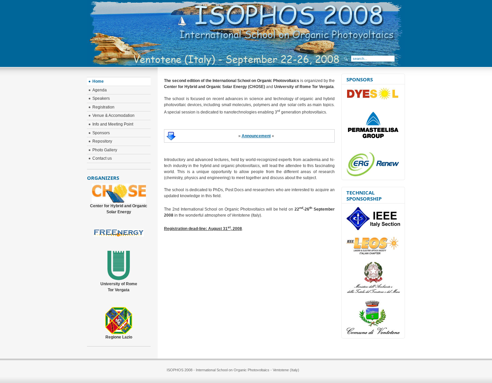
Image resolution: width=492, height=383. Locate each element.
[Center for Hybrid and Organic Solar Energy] (119, 201)
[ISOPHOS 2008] (289, 16)
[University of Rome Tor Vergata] (118, 279)
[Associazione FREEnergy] (118, 235)
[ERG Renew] (372, 175)
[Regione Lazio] (118, 332)
